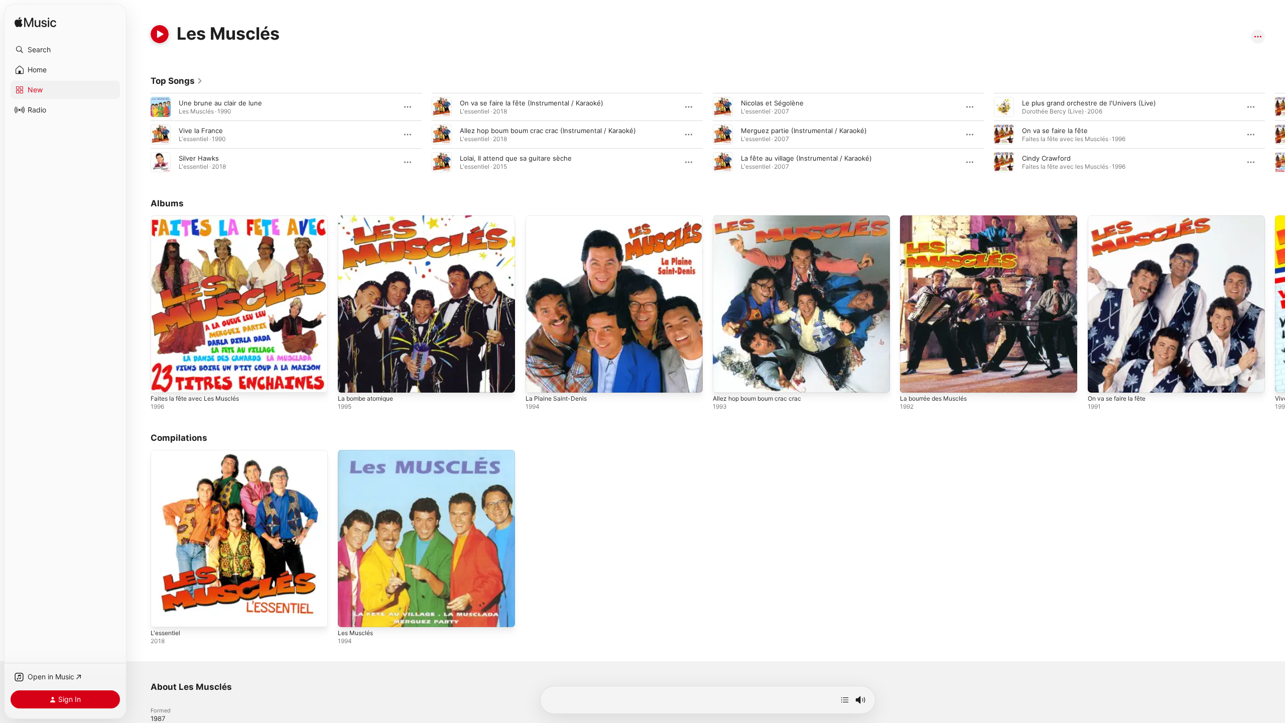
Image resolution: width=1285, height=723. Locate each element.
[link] (177, 80)
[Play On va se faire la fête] (1100, 380)
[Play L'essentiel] (163, 615)
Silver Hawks (199, 158)
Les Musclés (357, 454)
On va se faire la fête (1055, 131)
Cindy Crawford (1046, 158)
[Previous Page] (141, 135)
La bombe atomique (369, 219)
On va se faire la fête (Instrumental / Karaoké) (531, 103)
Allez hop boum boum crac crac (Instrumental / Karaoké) (548, 131)
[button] (65, 49)
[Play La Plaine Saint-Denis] (538, 380)
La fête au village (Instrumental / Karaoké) (806, 158)
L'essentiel (167, 454)
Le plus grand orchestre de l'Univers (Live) (1089, 103)
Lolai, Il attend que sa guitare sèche (516, 158)
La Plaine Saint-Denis (558, 219)
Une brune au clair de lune (220, 103)
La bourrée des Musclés (938, 219)
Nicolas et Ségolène (772, 103)
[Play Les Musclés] (350, 615)
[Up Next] (845, 700)
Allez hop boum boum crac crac (762, 219)
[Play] (160, 34)
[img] (35, 23)
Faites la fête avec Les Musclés (200, 219)
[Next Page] (1275, 135)
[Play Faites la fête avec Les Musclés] (163, 380)
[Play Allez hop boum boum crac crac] (725, 380)
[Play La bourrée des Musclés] (912, 380)
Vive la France (201, 131)
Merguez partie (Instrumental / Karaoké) (804, 131)
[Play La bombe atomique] (350, 380)
